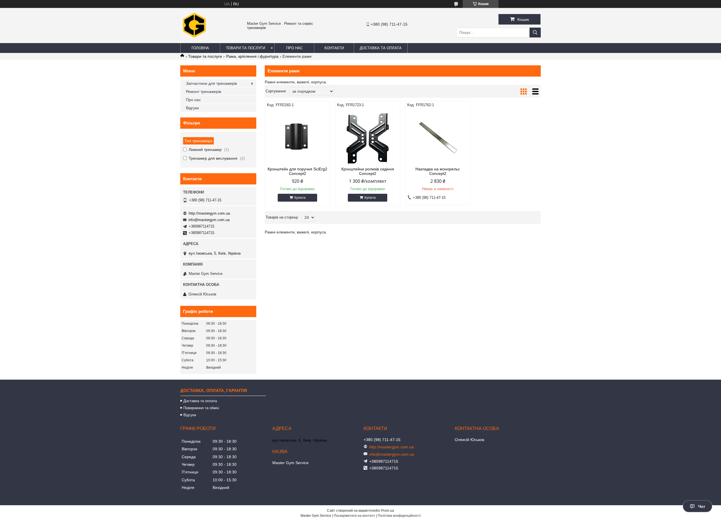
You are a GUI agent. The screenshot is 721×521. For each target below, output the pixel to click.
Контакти (334, 48)
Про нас (294, 48)
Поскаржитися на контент (354, 516)
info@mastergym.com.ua (209, 220)
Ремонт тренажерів (203, 91)
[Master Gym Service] (194, 37)
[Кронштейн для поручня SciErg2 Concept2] (297, 137)
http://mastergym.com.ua (209, 213)
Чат (701, 506)
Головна (200, 48)
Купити (300, 198)
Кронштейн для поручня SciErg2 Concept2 (297, 171)
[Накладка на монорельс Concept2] (437, 137)
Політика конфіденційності (399, 516)
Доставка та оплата (381, 48)
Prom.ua (387, 511)
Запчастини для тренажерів (211, 83)
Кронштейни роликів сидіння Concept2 (367, 171)
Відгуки (192, 108)
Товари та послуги (245, 48)
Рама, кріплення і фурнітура (252, 56)
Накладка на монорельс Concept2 (437, 171)
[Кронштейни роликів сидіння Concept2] (367, 137)
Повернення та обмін (201, 408)
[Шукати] (535, 32)
